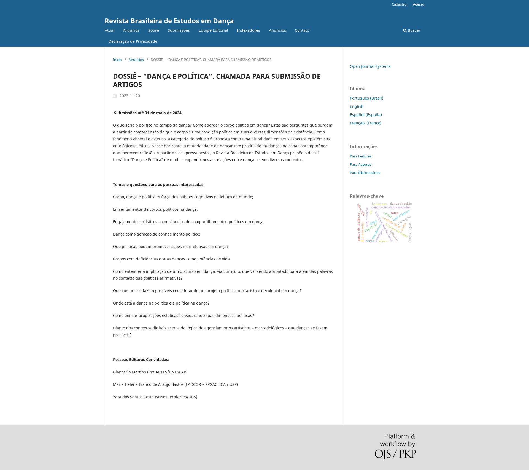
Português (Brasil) (366, 98)
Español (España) (366, 114)
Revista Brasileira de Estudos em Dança (169, 20)
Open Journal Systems (370, 66)
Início (117, 59)
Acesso (418, 4)
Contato (302, 30)
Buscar (413, 30)
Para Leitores (360, 156)
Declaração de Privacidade (133, 41)
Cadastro (399, 4)
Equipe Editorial (213, 30)
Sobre (153, 30)
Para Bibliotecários (365, 172)
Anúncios (277, 30)
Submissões (179, 30)
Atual (109, 30)
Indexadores (248, 30)
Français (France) (366, 122)
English (357, 106)
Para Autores (360, 164)
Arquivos (131, 30)
